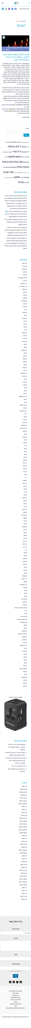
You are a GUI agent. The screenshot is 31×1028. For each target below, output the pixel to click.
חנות (15, 1006)
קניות (27, 84)
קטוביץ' (25, 642)
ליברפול (24, 498)
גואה (25, 388)
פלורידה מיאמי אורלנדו (20, 608)
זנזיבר (25, 454)
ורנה (25, 445)
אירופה (11, 63)
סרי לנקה (24, 579)
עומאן (25, 582)
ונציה (15, 69)
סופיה (27, 73)
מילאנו (25, 518)
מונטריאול (24, 515)
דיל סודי (27, 78)
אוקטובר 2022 (23, 882)
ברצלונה (23, 67)
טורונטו (25, 466)
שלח (15, 976)
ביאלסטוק (24, 350)
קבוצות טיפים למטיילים (15, 991)
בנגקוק (25, 362)
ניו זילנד (25, 544)
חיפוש (27, 128)
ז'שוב (25, 451)
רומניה (9, 75)
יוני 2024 (24, 838)
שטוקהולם (19, 77)
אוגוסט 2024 (23, 833)
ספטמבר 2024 (23, 830)
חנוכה (23, 80)
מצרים (12, 71)
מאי (17, 172)
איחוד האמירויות (22, 278)
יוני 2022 (24, 890)
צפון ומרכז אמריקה (22, 619)
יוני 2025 (24, 809)
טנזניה (25, 472)
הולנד (23, 69)
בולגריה (13, 65)
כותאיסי (25, 480)
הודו (26, 414)
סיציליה (25, 561)
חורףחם (26, 162)
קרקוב (13, 75)
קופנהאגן (23, 75)
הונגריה (19, 69)
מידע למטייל (15, 995)
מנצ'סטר (24, 527)
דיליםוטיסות (25, 152)
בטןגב (4, 77)
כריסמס (22, 172)
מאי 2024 (24, 841)
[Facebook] (15, 9)
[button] (2, 3)
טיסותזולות (13, 167)
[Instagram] (9, 9)
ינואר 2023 (24, 873)
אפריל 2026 (23, 789)
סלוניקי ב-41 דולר (16, 766)
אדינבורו (24, 266)
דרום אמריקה (23, 411)
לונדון (19, 172)
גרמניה (13, 67)
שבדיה (24, 77)
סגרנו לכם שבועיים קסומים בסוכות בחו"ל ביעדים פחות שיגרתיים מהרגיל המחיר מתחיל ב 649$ (15, 222)
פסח (8, 177)
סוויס (15, 172)
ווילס (25, 434)
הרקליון (25, 431)
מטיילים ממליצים (15, 997)
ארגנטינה (24, 318)
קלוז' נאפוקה (23, 645)
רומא (25, 663)
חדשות (25, 460)
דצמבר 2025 (23, 798)
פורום (15, 1002)
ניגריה (25, 538)
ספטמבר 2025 (23, 804)
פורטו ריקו (24, 599)
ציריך (25, 613)
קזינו (27, 182)
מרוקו (25, 532)
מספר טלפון (15, 964)
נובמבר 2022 (23, 879)
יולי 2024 (24, 835)
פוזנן (25, 590)
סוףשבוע (26, 177)
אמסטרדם (6, 63)
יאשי (25, 474)
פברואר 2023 (23, 870)
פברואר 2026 (23, 792)
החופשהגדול (5, 152)
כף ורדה (24, 483)
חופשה (27, 80)
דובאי (25, 402)
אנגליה (25, 304)
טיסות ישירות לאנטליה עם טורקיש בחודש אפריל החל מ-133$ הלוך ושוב (15, 760)
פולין (11, 73)
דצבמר (10, 78)
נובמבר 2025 (23, 801)
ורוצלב (25, 443)
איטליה (16, 63)
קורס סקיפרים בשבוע (15, 1004)
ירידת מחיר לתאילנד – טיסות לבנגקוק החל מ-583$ (16, 747)
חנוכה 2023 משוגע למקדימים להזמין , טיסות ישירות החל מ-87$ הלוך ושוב (16, 57)
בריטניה (24, 367)
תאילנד (25, 683)
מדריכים (24, 509)
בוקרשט (8, 65)
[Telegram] (3, 9)
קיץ (25, 182)
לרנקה (21, 71)
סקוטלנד (24, 576)
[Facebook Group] (12, 9)
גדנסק (25, 385)
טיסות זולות (22, 82)
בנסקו (25, 364)
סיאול (25, 555)
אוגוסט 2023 (23, 853)
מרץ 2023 (24, 867)
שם (15, 954)
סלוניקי (23, 73)
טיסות (27, 82)
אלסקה (25, 298)
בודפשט (18, 65)
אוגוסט (22, 142)
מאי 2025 (24, 812)
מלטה (16, 71)
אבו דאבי (24, 263)
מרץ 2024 (24, 847)
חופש (6, 78)
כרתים (25, 486)
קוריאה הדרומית (22, 634)
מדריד (25, 506)
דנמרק (27, 69)
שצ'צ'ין (25, 680)
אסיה (25, 309)
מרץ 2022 (24, 899)
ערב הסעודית (23, 584)
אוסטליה (24, 269)
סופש (5, 82)
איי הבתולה (24, 283)
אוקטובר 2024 (23, 827)
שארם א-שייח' (23, 668)
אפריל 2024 (23, 844)
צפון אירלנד (24, 616)
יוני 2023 (24, 859)
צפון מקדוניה (23, 622)
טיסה (4, 80)
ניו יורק (25, 547)
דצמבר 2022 (23, 876)
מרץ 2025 (24, 815)
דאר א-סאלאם (23, 396)
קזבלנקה (24, 637)
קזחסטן (25, 640)
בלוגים (25, 356)
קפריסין (18, 75)
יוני (27, 172)
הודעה (15, 938)
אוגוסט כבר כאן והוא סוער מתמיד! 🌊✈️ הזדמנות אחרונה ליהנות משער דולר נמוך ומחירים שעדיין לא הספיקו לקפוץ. (16, 214)
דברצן (25, 399)
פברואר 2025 (23, 818)
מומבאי (25, 512)
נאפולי (8, 71)
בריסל (27, 67)
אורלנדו (25, 275)
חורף (6, 157)
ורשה (11, 69)
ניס (5, 71)
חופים (23, 157)
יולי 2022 (24, 887)
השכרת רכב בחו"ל (16, 999)
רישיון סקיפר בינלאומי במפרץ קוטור (15, 1008)
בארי (25, 330)
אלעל (9, 142)
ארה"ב (6, 142)
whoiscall (22, 758)
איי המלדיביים (23, 286)
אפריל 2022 (23, 896)
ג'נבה (25, 379)
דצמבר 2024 (23, 821)
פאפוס (15, 73)
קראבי (25, 654)
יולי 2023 (24, 856)
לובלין (25, 489)
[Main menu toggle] (29, 3)
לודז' (25, 492)
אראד (25, 315)
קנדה (25, 648)
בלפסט (25, 359)
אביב (28, 142)
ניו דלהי (25, 541)
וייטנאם (25, 437)
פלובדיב (24, 605)
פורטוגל (25, 602)
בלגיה (3, 65)
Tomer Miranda (20, 744)
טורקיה (27, 71)
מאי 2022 (24, 893)
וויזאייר (27, 157)
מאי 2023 (24, 861)
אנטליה (25, 307)
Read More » (25, 117)
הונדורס (24, 422)
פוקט (25, 596)
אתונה (22, 65)
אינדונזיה (24, 289)
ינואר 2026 (24, 795)
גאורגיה (18, 67)
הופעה (10, 152)
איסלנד (25, 292)
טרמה (7, 167)
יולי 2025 (24, 806)
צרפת (5, 73)
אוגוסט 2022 (23, 885)
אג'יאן (25, 142)
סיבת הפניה (15, 929)
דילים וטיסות (7, 67)
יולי (28, 172)
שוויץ (25, 674)
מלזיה (25, 521)
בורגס (25, 344)
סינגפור (25, 558)
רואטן (25, 660)
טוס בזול (13, 80)
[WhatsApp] (6, 9)
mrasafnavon (21, 769)
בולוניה (25, 338)
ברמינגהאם (24, 373)
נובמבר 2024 (23, 824)
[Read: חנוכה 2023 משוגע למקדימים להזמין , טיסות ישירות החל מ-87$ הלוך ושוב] (15, 43)
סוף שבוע (13, 82)
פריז (8, 73)
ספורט (25, 570)
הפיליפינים (24, 425)
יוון (24, 71)
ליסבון (25, 501)
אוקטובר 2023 (23, 850)
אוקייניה (24, 272)
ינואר (25, 172)
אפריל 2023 (23, 864)
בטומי (25, 347)
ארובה (25, 324)
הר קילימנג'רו (23, 428)
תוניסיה (25, 686)
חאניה (25, 457)
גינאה (25, 390)
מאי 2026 (24, 786)
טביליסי (7, 69)
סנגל (25, 567)
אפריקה (27, 65)
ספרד (19, 73)
